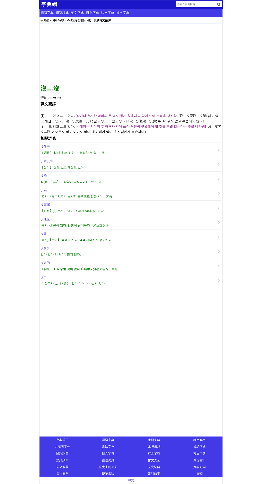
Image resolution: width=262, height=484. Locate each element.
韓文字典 (199, 453)
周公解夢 (62, 467)
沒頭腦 (45, 204)
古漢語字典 (62, 446)
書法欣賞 (62, 473)
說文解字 (199, 440)
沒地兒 (45, 219)
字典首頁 (62, 440)
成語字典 (199, 446)
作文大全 (154, 460)
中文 (131, 480)
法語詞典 (62, 460)
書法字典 (108, 446)
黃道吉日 (199, 460)
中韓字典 (59, 20)
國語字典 (47, 13)
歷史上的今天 (108, 467)
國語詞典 (62, 13)
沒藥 (44, 190)
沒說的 (45, 263)
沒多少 (45, 248)
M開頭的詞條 (76, 20)
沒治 (44, 175)
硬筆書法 (108, 473)
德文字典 (122, 13)
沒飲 (44, 233)
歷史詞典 (154, 467)
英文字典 (77, 13)
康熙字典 (154, 440)
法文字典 (107, 13)
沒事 (44, 277)
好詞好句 (199, 467)
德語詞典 (108, 460)
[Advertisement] (131, 53)
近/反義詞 (153, 446)
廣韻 (199, 473)
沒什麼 (45, 146)
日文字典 (92, 13)
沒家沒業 (47, 161)
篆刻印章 (154, 473)
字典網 (45, 20)
